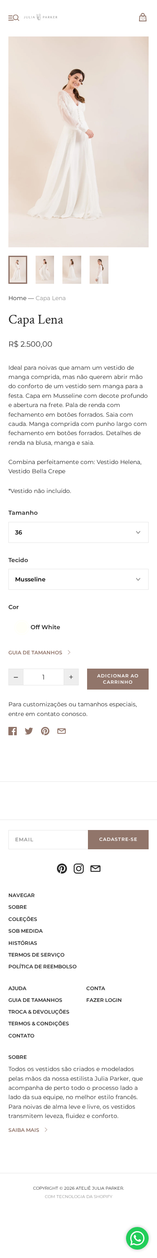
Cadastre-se (118, 839)
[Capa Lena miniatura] (17, 270)
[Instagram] (79, 870)
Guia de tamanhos (35, 1000)
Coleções (22, 919)
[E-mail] (95, 870)
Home (17, 298)
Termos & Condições (38, 1023)
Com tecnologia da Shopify (78, 1196)
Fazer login (104, 1000)
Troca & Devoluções (38, 1012)
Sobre (17, 907)
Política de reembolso (42, 966)
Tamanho (23, 512)
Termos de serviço (36, 955)
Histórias (22, 943)
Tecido (18, 560)
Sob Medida (25, 931)
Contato (21, 1035)
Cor (13, 607)
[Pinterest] (62, 870)
